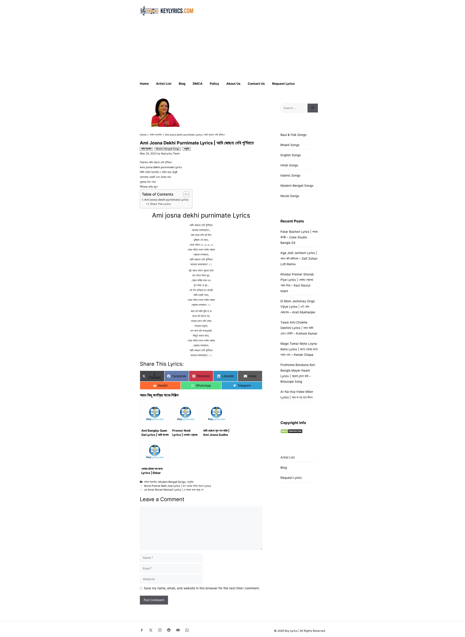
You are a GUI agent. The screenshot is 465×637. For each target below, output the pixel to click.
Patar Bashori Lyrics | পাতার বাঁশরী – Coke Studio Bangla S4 (299, 237)
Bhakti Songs (290, 145)
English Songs (290, 155)
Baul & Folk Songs (293, 135)
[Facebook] (141, 630)
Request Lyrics (283, 83)
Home (144, 83)
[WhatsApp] (187, 630)
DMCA (198, 83)
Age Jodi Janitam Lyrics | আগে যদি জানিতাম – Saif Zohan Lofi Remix (299, 258)
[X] (151, 630)
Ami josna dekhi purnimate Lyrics (166, 199)
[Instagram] (160, 630)
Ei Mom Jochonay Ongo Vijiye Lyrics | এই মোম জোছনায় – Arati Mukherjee (297, 306)
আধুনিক (186, 148)
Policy (214, 83)
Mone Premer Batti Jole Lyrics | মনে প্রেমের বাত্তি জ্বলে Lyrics (177, 485)
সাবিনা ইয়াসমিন (156, 134)
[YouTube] (178, 630)
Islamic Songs (290, 175)
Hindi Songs (289, 165)
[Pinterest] (169, 630)
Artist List (163, 83)
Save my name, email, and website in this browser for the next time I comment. (202, 588)
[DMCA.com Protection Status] (291, 432)
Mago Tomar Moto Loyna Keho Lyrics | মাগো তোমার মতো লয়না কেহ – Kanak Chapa (299, 349)
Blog (182, 83)
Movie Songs (289, 196)
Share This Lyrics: (160, 203)
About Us (233, 83)
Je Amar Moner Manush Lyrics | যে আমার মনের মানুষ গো (173, 489)
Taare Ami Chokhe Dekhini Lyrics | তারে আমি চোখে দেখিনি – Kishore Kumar (298, 328)
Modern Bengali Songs (168, 148)
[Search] (313, 108)
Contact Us (256, 83)
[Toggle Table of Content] (184, 194)
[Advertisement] (232, 50)
